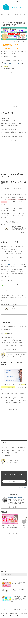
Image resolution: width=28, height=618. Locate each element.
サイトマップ (7, 609)
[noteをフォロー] (16, 507)
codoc (25, 487)
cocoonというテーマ (11, 264)
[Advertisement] (14, 88)
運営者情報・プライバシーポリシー (20, 610)
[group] (9, 522)
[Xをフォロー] (9, 507)
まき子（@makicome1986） (15, 497)
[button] (24, 522)
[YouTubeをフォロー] (14, 507)
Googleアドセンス (11, 63)
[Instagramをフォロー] (11, 507)
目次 (12, 106)
